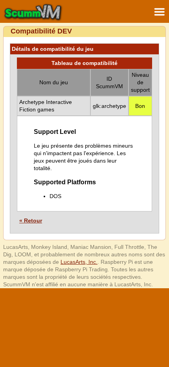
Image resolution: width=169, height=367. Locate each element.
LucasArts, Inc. (79, 262)
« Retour (30, 220)
